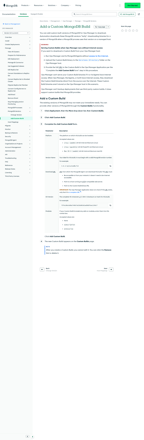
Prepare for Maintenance (17, 55)
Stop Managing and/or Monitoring (16, 103)
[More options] (108, 26)
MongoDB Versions (89, 21)
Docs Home (44, 21)
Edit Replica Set (13, 70)
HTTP (84, 182)
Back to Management (12, 24)
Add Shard (11, 94)
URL (60, 67)
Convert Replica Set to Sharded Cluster (19, 80)
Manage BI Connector (15, 62)
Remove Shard (13, 98)
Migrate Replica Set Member (18, 85)
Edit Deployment (13, 59)
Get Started (132, 5)
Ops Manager (67, 21)
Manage (78, 21)
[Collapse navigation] (32, 436)
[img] (122, 30)
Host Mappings (13, 122)
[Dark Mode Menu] (138, 14)
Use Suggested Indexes (16, 66)
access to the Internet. (98, 56)
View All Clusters (13, 52)
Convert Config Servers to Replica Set (17, 90)
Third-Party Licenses (12, 176)
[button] (16, 33)
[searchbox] (94, 14)
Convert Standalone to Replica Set (18, 74)
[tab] (23, 14)
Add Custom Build (17, 118)
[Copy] (110, 166)
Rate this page (126, 26)
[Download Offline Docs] (27, 436)
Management (55, 21)
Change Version (16, 115)
